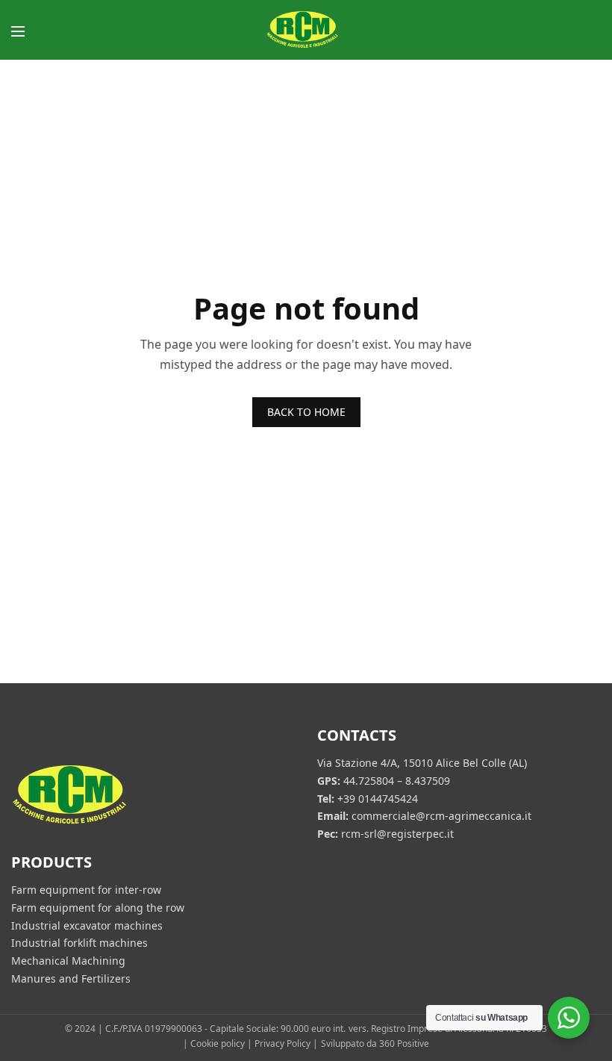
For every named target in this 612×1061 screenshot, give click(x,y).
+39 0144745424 (377, 798)
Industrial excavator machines (87, 925)
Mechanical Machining (68, 960)
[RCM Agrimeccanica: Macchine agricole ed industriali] (306, 30)
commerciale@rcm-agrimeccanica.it (441, 816)
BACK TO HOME (306, 412)
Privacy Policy (282, 1044)
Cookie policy (217, 1044)
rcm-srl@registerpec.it (397, 834)
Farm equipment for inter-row (86, 890)
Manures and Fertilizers (71, 978)
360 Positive (404, 1044)
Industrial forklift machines (79, 943)
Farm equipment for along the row (97, 907)
